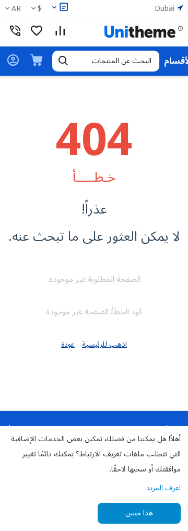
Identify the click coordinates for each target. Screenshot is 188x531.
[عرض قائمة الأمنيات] (36, 31)
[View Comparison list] (60, 31)
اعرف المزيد (163, 487)
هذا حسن (139, 513)
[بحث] (63, 61)
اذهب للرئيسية (104, 344)
